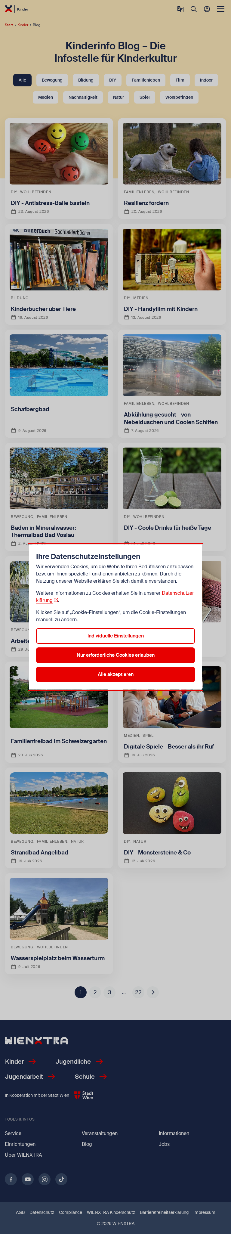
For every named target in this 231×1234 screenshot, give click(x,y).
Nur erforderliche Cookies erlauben (116, 655)
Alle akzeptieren (116, 674)
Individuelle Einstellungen (116, 636)
